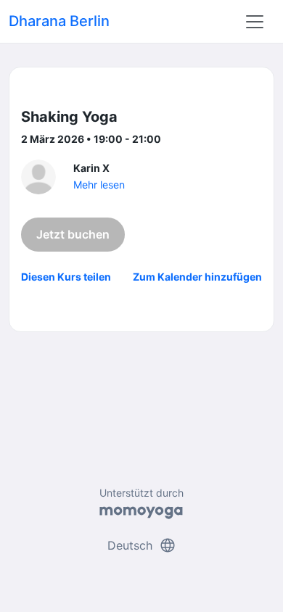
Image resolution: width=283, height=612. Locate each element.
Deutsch (141, 545)
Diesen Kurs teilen (66, 276)
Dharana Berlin (59, 21)
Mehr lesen (99, 184)
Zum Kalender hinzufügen (197, 276)
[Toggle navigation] (254, 22)
